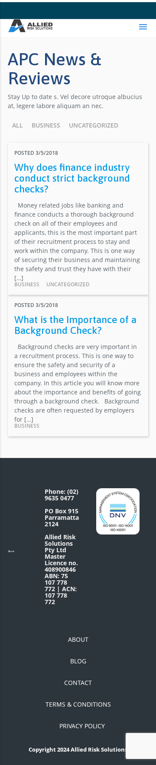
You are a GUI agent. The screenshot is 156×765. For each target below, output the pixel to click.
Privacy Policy (82, 726)
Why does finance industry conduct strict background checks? (72, 178)
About (78, 639)
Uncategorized (93, 125)
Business (46, 125)
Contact (78, 683)
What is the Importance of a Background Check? (75, 325)
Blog (78, 661)
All (17, 125)
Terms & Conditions (78, 704)
